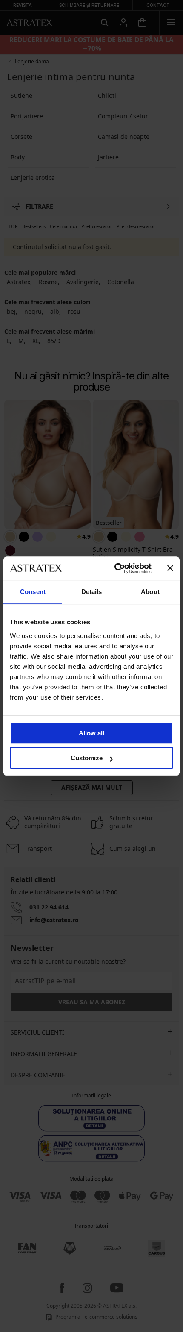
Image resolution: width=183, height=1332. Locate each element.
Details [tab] (91, 591)
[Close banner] (170, 568)
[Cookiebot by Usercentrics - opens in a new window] (115, 568)
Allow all (91, 733)
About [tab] (150, 591)
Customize (87, 758)
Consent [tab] (33, 591)
